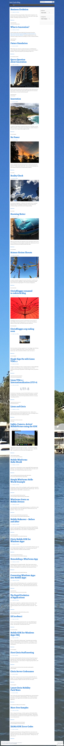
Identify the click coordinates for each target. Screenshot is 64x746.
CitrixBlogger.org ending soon (22, 330)
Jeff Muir (18, 12)
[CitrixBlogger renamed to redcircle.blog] (24, 308)
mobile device (18, 455)
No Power (15, 137)
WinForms (30, 475)
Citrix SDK (14, 456)
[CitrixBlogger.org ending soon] (24, 340)
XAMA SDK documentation (17, 722)
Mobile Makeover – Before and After (22, 520)
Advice (13, 172)
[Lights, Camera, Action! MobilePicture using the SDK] (24, 438)
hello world (15, 495)
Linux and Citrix (18, 406)
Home (11, 5)
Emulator (15, 554)
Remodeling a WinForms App (24, 559)
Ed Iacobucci (16, 616)
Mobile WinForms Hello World (18, 460)
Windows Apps (20, 554)
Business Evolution (19, 9)
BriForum (14, 704)
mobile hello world (16, 475)
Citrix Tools (23, 592)
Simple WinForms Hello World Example (21, 480)
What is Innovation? (19, 27)
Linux (13, 421)
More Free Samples (19, 707)
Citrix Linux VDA (15, 377)
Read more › (12, 20)
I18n (18, 402)
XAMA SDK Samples (22, 722)
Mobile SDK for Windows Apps (19, 456)
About (14, 5)
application (15, 455)
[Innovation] (24, 113)
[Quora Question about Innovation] (24, 76)
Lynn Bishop (29, 667)
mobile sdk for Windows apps (21, 475)
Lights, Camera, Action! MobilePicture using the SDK (23, 425)
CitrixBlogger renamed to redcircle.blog (21, 292)
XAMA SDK (23, 723)
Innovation (15, 98)
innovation (15, 22)
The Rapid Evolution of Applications (19, 596)
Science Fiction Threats (21, 252)
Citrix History (19, 667)
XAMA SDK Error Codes (21, 726)
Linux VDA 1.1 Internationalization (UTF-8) (23, 381)
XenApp (18, 377)
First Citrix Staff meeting (22, 652)
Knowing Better (17, 214)
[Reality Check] (24, 190)
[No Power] (24, 152)
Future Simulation (19, 43)
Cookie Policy (15, 743)
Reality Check (16, 175)
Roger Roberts (32, 667)
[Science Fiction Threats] (24, 267)
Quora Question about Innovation (18, 60)
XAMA (21, 723)
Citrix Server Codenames (22, 671)
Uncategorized (14, 134)
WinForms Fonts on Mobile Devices (19, 500)
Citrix (13, 592)
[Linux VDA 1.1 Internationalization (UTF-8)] (24, 389)
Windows (28, 475)
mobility (25, 475)
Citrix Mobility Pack (15, 496)
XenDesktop (20, 377)
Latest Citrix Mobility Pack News (20, 689)
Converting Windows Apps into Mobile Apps (22, 576)
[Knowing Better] (24, 229)
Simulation (17, 56)
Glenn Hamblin (25, 667)
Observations (14, 56)
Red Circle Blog (15, 2)
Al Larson (15, 667)
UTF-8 (20, 402)
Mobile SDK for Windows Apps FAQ (22, 633)
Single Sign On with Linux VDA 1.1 (22, 360)
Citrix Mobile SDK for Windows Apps (20, 540)
